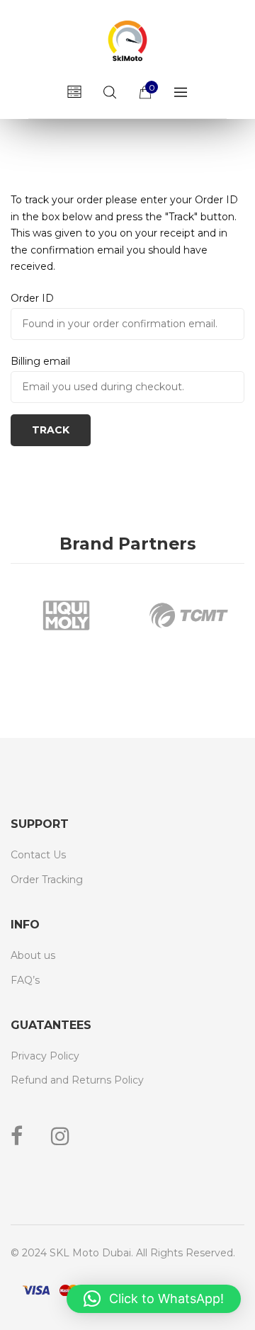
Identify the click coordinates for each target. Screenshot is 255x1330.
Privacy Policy (45, 1056)
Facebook (17, 1136)
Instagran (60, 1136)
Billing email (40, 361)
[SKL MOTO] (127, 43)
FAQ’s (25, 980)
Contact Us (38, 854)
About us (33, 955)
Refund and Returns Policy (77, 1080)
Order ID (32, 298)
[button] (154, 1299)
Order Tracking (47, 879)
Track (50, 430)
